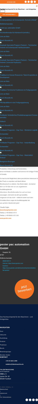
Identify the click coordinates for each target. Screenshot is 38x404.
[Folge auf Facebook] (35, 2)
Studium (2, 341)
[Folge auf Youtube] (28, 2)
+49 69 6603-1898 (11, 2)
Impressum (3, 393)
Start (1, 331)
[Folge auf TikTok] (31, 1)
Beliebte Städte (5, 355)
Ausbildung (3, 338)
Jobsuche (3, 334)
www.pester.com (5, 218)
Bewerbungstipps (5, 351)
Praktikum (3, 345)
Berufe (2, 348)
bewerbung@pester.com (8, 210)
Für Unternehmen (9, 14)
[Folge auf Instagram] (26, 2)
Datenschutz (4, 389)
